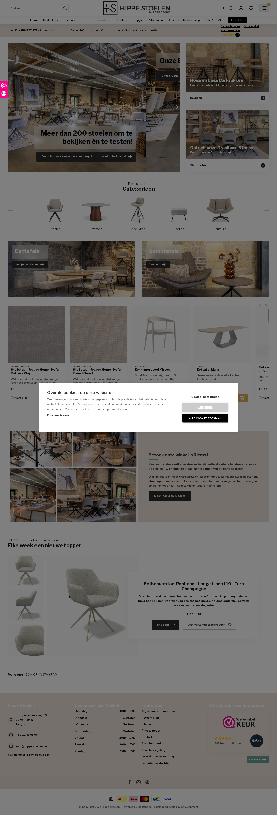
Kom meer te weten (58, 415)
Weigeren (205, 407)
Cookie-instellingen (205, 396)
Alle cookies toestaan (205, 418)
